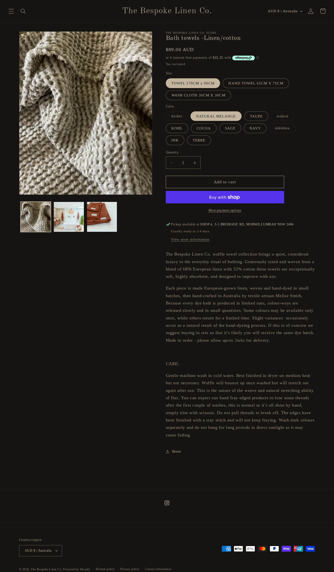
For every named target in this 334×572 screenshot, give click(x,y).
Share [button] (176, 451)
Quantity (172, 152)
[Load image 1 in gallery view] (36, 217)
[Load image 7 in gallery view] (102, 217)
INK (175, 140)
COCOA (204, 128)
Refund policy (105, 569)
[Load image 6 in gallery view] (69, 217)
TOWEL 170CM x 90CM (193, 83)
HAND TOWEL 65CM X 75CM (255, 83)
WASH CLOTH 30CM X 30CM (198, 95)
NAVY (255, 128)
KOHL (177, 128)
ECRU (179, 117)
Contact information (158, 569)
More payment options (225, 210)
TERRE (199, 140)
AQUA (285, 117)
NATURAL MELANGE (216, 116)
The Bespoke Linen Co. (47, 569)
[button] (11, 11)
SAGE (230, 128)
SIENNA (285, 129)
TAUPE (256, 116)
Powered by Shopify (76, 569)
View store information (190, 239)
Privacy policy (130, 569)
